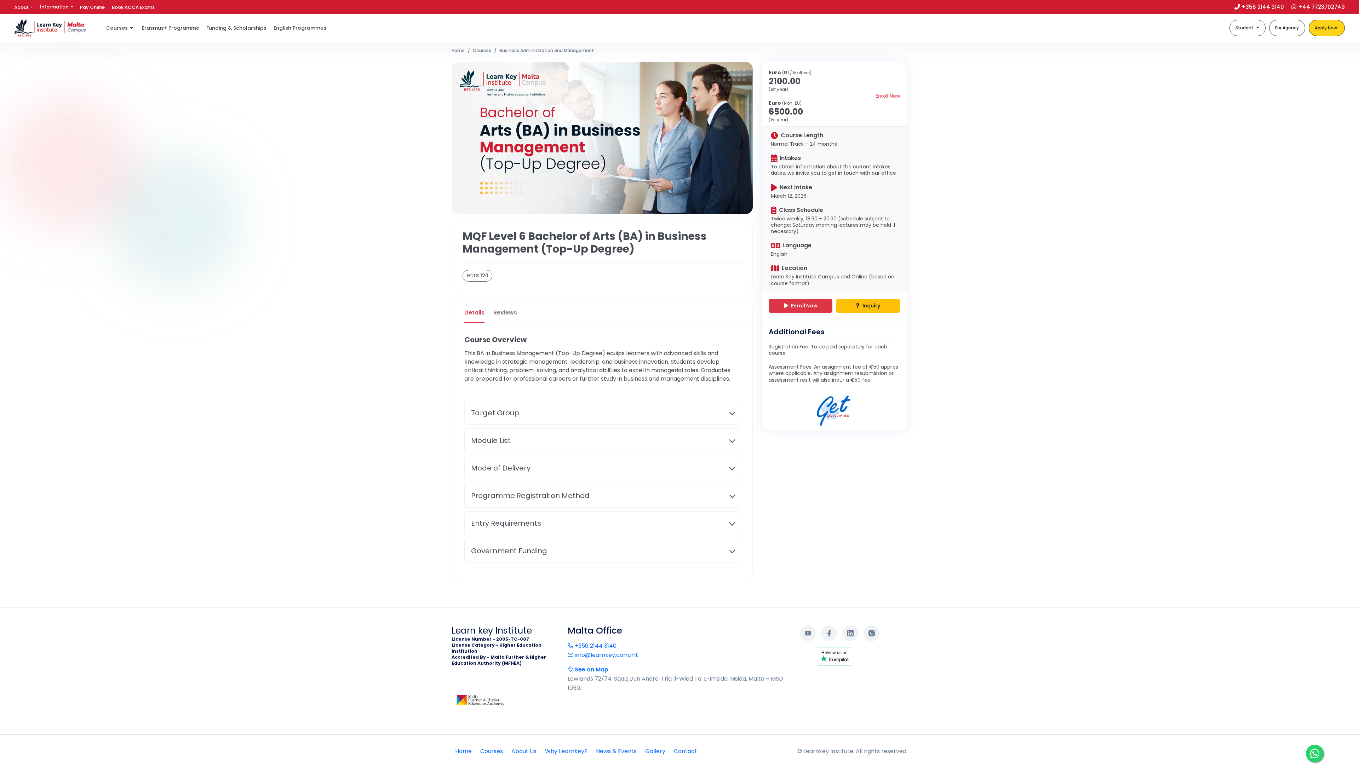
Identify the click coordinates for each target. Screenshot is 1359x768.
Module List (491, 440)
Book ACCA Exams (133, 7)
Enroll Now (888, 95)
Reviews (505, 312)
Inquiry (870, 305)
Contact (685, 751)
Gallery (655, 751)
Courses (482, 50)
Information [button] (54, 7)
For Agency (1287, 28)
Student (1244, 28)
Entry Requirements (506, 523)
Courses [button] (117, 27)
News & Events (616, 751)
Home (458, 50)
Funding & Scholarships (236, 27)
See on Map (590, 669)
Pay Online (92, 7)
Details (474, 312)
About (22, 7)
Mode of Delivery (501, 468)
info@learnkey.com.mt (605, 655)
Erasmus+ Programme (170, 27)
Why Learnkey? (566, 751)
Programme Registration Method (530, 496)
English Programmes (300, 27)
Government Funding (509, 551)
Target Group (495, 413)
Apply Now (1326, 28)
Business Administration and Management (546, 50)
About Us (524, 751)
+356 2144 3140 (595, 646)
